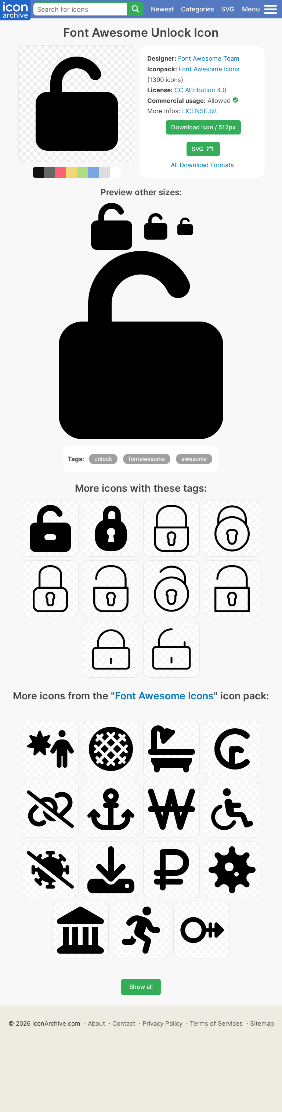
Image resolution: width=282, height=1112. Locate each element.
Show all (141, 986)
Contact (123, 1023)
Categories (197, 9)
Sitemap (262, 1023)
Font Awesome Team (208, 58)
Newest (162, 9)
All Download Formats (202, 165)
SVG (227, 9)
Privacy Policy (162, 1023)
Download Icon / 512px (203, 127)
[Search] (135, 9)
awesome (194, 458)
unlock (103, 458)
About (96, 1023)
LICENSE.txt (199, 111)
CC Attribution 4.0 (200, 90)
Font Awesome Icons (209, 69)
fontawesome (147, 458)
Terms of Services (216, 1023)
